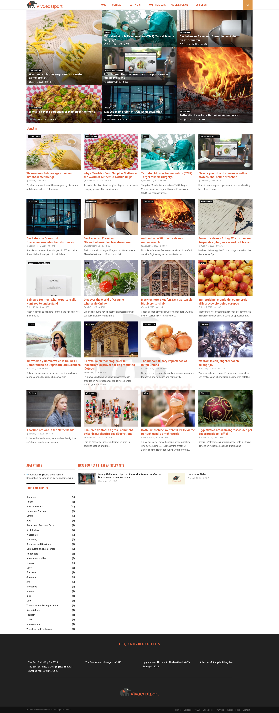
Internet (30, 591)
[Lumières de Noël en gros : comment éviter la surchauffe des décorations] (111, 408)
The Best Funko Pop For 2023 (43, 662)
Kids (28, 596)
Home (103, 5)
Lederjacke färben (197, 474)
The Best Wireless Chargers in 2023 (103, 662)
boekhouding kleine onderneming (46, 474)
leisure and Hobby (36, 558)
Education (205, 324)
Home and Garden (36, 511)
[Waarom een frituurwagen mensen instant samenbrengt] (53, 152)
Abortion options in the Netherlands (50, 430)
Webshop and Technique (114, 70)
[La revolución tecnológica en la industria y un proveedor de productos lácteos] (111, 339)
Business (31, 497)
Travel (29, 619)
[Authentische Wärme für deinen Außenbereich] (168, 217)
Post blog (200, 5)
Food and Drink (35, 70)
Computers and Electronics (40, 549)
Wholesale (90, 324)
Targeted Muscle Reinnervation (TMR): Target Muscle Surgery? (139, 38)
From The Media (155, 5)
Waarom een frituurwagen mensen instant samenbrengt (57, 76)
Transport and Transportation (42, 605)
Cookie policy (179, 5)
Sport (29, 567)
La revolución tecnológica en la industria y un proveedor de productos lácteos (109, 364)
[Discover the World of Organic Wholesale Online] (111, 278)
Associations (33, 610)
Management (33, 624)
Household (32, 553)
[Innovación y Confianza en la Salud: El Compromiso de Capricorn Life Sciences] (53, 339)
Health (107, 32)
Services (32, 393)
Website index (233, 710)
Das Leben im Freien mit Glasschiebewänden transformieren (133, 113)
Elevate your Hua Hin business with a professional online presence (136, 76)
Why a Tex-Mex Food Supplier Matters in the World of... (62, 113)
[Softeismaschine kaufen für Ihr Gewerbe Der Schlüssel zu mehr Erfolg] (168, 408)
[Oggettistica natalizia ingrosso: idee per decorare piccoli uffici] (225, 408)
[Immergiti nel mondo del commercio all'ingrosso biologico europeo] (225, 278)
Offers (203, 263)
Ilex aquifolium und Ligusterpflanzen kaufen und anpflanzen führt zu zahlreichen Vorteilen (129, 475)
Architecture (110, 108)
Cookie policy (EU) (192, 710)
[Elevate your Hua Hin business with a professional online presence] (225, 152)
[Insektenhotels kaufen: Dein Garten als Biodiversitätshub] (168, 278)
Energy (30, 563)
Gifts (28, 600)
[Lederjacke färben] (176, 478)
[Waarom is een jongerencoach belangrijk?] (225, 339)
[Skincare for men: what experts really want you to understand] (53, 278)
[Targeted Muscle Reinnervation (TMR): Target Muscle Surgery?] (168, 152)
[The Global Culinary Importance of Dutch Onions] (168, 339)
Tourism (30, 615)
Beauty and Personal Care (39, 263)
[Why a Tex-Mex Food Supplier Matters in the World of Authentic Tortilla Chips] (111, 152)
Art (87, 263)
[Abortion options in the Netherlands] (53, 408)
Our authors (208, 710)
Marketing (31, 539)
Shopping (31, 586)
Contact (117, 5)
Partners (135, 5)
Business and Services (38, 544)
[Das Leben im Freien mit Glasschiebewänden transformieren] (53, 217)
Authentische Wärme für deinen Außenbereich (210, 115)
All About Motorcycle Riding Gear (216, 662)
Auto (28, 520)
